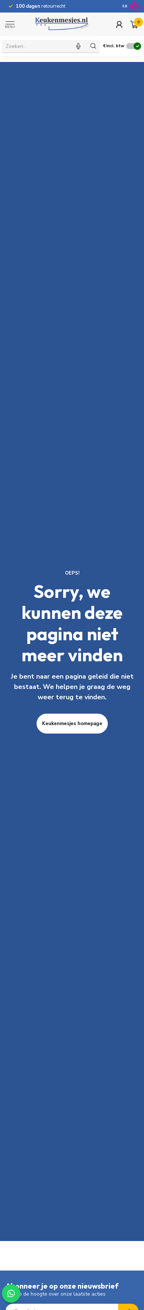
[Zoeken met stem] (78, 46)
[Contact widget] (11, 1293)
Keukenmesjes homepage (72, 723)
